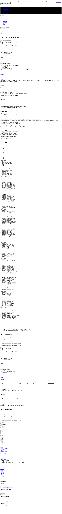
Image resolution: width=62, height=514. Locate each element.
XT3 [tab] (4, 153)
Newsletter (2, 476)
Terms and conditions (4, 448)
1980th (1, 79)
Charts (4, 25)
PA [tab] (3, 157)
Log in (1, 501)
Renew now (3, 494)
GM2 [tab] (4, 149)
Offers (4, 23)
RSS (1, 475)
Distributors (2, 454)
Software (2, 469)
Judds (6, 61)
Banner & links (3, 453)
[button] (3, 12)
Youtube (2, 473)
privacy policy (58, 2)
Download (2, 467)
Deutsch (3, 487)
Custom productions (4, 465)
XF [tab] (3, 152)
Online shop (2, 464)
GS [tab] (3, 150)
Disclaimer (2, 449)
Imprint (1, 447)
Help (1, 466)
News (1, 471)
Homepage (10, 501)
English (7, 487)
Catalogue (5, 21)
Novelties (5, 20)
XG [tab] (3, 151)
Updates (4, 24)
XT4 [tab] (4, 155)
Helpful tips (2, 470)
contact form (6, 459)
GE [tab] (3, 158)
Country (2, 74)
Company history (3, 451)
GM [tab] (3, 148)
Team (1, 452)
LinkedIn (2, 474)
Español (12, 487)
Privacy (1, 450)
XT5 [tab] (4, 156)
